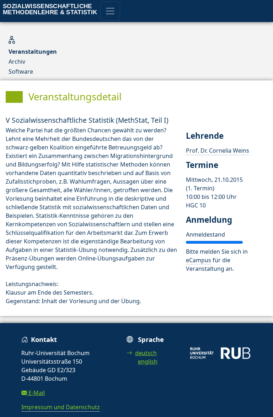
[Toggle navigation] (110, 11)
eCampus (198, 260)
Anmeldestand (205, 234)
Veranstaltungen (33, 52)
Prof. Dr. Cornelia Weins (217, 150)
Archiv (17, 61)
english (147, 361)
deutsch (146, 353)
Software (21, 71)
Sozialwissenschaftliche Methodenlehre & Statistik (50, 9)
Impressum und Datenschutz (60, 407)
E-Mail (36, 393)
